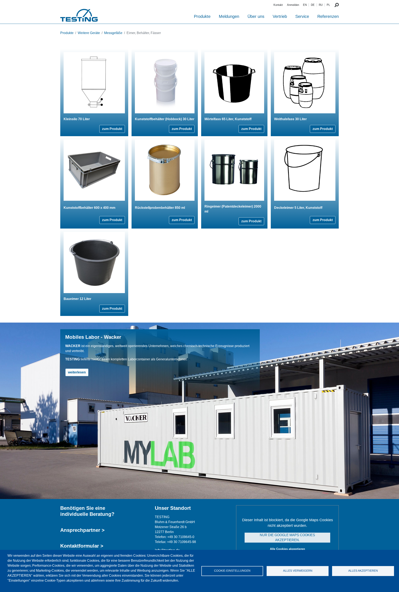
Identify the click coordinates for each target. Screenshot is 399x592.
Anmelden (293, 4)
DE (313, 4)
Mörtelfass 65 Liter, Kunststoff (227, 119)
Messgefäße (113, 33)
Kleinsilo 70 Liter (77, 119)
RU (321, 4)
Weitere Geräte (89, 33)
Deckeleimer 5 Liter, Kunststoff (298, 207)
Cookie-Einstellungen (232, 570)
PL (328, 4)
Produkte (202, 16)
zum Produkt (112, 129)
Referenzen (328, 16)
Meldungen (229, 16)
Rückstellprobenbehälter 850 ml (160, 207)
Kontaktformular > (81, 546)
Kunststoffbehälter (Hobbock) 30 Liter (164, 119)
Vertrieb (280, 16)
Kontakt (278, 4)
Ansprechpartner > (82, 530)
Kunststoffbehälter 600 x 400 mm (89, 207)
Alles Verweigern (297, 570)
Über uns (256, 16)
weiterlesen (77, 372)
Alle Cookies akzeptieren (287, 548)
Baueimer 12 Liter (77, 299)
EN (305, 4)
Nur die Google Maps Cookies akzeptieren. (287, 537)
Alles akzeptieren (363, 570)
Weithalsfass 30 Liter (290, 119)
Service (302, 16)
